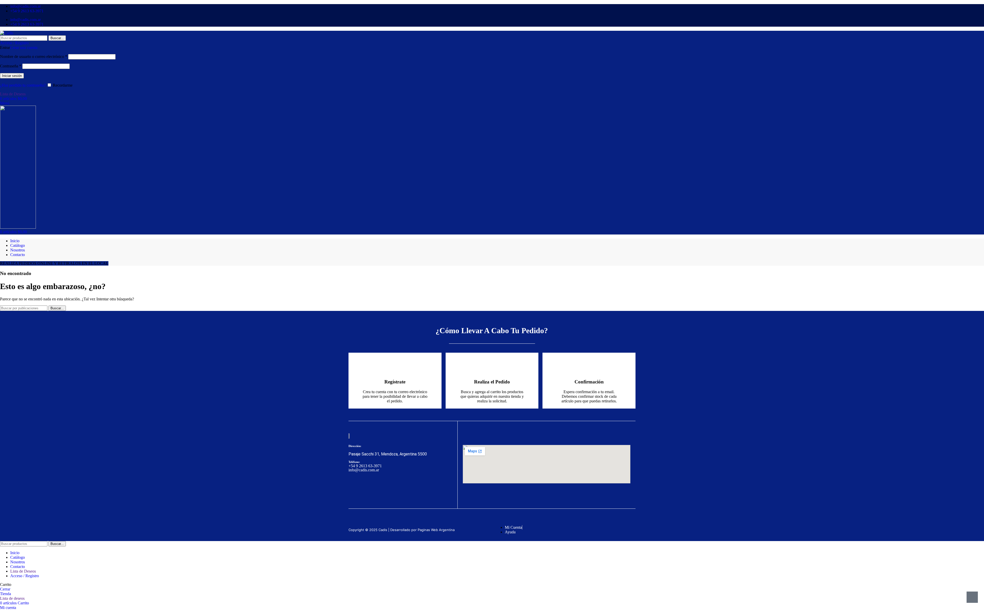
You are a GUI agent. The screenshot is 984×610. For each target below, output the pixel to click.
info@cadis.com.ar (363, 470)
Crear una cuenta (23, 47)
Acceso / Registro (24, 576)
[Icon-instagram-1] (372, 488)
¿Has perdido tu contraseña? (23, 85)
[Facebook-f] (354, 488)
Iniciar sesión (12, 76)
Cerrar (5, 589)
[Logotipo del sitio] (6, 33)
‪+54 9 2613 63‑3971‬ (365, 466)
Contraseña (10, 66)
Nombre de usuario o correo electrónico (33, 56)
